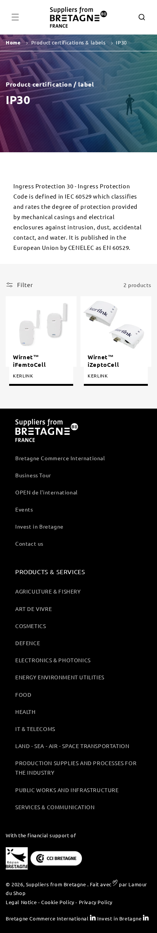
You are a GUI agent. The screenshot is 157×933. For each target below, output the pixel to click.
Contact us (29, 543)
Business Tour (33, 475)
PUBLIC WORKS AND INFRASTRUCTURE (67, 789)
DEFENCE (27, 642)
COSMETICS (30, 625)
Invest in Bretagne (39, 526)
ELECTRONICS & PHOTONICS (53, 660)
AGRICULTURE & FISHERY (48, 591)
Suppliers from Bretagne (56, 884)
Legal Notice (21, 902)
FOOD (23, 694)
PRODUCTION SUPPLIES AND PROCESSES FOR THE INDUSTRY (75, 767)
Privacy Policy (95, 902)
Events (24, 509)
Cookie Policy (57, 902)
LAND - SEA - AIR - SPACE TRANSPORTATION (72, 745)
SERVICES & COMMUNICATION (55, 807)
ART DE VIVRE (33, 608)
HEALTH (25, 711)
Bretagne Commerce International (60, 458)
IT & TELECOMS (35, 728)
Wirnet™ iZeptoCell (103, 361)
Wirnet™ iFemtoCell (29, 361)
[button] (15, 17)
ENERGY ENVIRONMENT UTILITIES (59, 677)
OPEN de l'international (46, 492)
